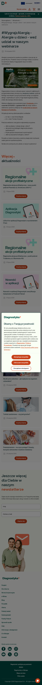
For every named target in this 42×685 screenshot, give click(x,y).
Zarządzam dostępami (21, 368)
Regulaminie (21, 343)
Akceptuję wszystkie (21, 357)
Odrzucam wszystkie (21, 362)
